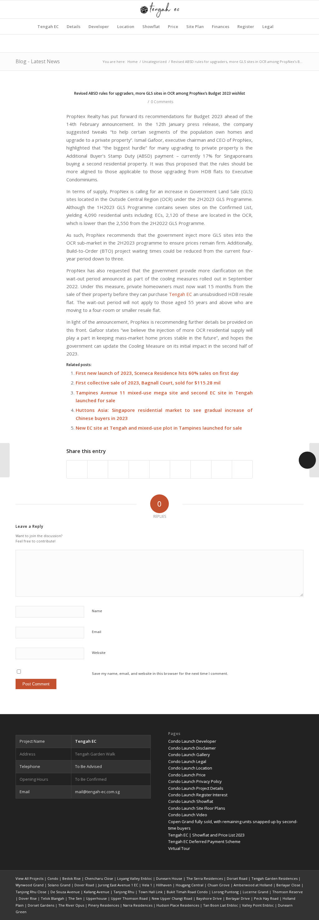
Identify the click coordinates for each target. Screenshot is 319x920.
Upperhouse (96, 898)
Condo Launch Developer (192, 741)
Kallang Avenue (96, 891)
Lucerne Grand (255, 891)
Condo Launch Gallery (189, 754)
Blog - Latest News (38, 61)
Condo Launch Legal (187, 761)
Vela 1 (147, 885)
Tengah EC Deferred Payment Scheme (204, 841)
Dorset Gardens (41, 905)
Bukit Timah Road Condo (187, 891)
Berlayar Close (288, 885)
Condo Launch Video (187, 815)
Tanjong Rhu (123, 891)
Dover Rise (28, 898)
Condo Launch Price (187, 775)
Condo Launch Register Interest (197, 795)
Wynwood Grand (30, 885)
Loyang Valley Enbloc (134, 878)
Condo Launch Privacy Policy (195, 781)
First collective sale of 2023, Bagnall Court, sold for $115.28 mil (148, 382)
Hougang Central (189, 885)
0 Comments (162, 101)
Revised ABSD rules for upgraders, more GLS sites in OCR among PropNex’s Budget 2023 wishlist (159, 93)
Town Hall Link (150, 891)
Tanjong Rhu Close (31, 891)
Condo (52, 878)
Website (99, 652)
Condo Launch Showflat (190, 801)
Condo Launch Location (190, 768)
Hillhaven (164, 885)
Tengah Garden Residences (274, 878)
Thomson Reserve (287, 891)
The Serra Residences (204, 878)
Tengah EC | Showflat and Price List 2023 (206, 835)
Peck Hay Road (266, 898)
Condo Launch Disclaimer (192, 748)
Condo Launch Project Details (195, 788)
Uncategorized (154, 61)
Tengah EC (180, 294)
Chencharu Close (99, 878)
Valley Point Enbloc (258, 905)
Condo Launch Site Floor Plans (196, 808)
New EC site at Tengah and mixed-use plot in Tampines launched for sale (159, 428)
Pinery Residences (103, 905)
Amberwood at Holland (253, 885)
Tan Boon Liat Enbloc (220, 905)
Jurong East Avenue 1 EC (118, 885)
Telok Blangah (52, 898)
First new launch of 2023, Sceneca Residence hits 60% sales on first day (157, 373)
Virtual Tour (179, 848)
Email (96, 631)
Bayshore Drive (209, 898)
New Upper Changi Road (172, 898)
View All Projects (29, 878)
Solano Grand (59, 885)
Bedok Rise (71, 878)
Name (97, 610)
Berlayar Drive (238, 898)
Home (132, 61)
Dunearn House (169, 878)
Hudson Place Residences (177, 905)
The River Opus (71, 905)
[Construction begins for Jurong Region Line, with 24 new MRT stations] (5, 460)
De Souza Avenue (65, 891)
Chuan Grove (218, 885)
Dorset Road (237, 878)
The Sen (75, 898)
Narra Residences (137, 905)
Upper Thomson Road (129, 898)
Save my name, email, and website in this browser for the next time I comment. (160, 673)
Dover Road (84, 885)
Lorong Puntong (225, 891)
